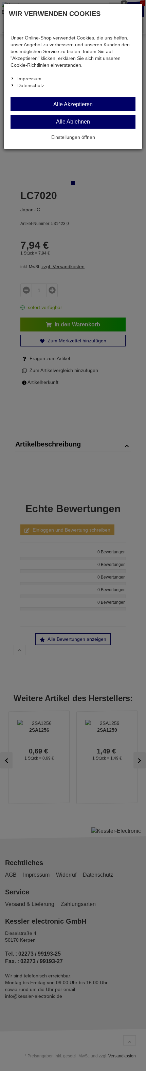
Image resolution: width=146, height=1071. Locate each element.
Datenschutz (30, 85)
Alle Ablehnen (73, 122)
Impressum (29, 78)
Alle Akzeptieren (73, 104)
